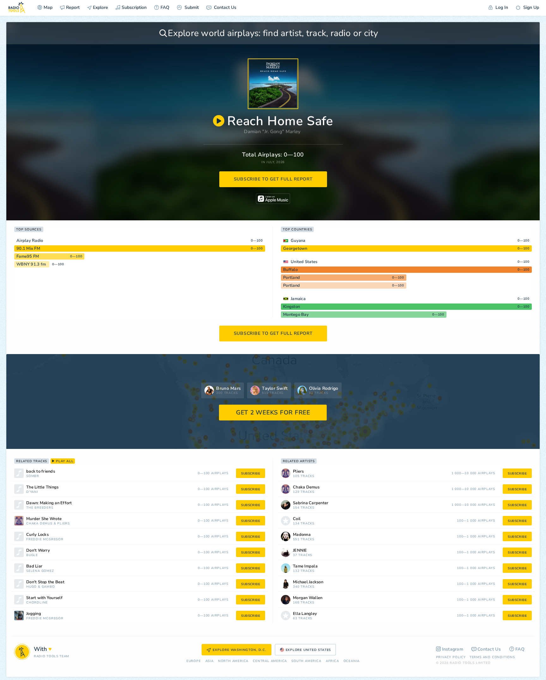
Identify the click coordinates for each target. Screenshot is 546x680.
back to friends (40, 471)
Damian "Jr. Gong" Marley (272, 131)
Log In (501, 7)
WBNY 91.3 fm (31, 264)
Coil (296, 519)
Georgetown (295, 248)
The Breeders (39, 508)
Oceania (351, 661)
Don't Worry (38, 550)
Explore (100, 7)
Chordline (37, 602)
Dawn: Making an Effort (49, 503)
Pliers (63, 523)
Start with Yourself (44, 598)
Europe (193, 661)
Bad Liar (34, 566)
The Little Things (42, 487)
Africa (332, 661)
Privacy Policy (451, 657)
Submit (191, 7)
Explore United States (308, 650)
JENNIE (300, 550)
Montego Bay (296, 314)
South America (306, 661)
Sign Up (530, 7)
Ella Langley (305, 614)
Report (73, 7)
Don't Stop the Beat (45, 582)
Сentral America (270, 661)
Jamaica (298, 299)
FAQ (165, 7)
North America (233, 661)
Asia (209, 661)
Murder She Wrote (44, 519)
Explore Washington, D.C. (239, 650)
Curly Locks (37, 534)
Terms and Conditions (492, 657)
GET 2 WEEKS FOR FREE (273, 412)
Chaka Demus (39, 523)
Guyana (298, 240)
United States (304, 262)
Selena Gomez (40, 571)
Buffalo (290, 270)
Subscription (134, 7)
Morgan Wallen (307, 598)
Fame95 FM (27, 256)
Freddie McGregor (45, 539)
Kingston (291, 306)
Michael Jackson (308, 582)
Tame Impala (305, 566)
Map (48, 7)
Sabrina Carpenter (310, 503)
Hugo (31, 587)
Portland (291, 277)
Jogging (33, 614)
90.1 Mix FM (28, 248)
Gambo (48, 587)
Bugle (32, 555)
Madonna (302, 534)
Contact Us (224, 7)
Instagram (453, 649)
